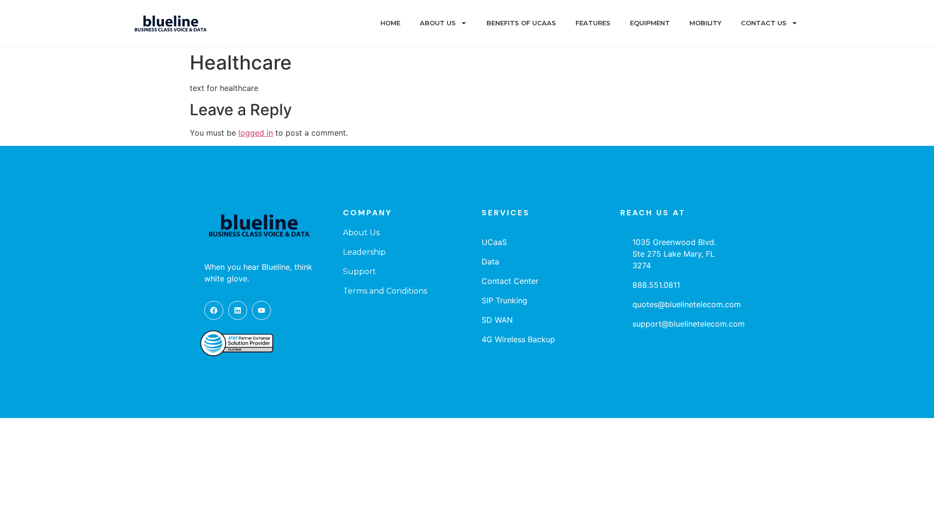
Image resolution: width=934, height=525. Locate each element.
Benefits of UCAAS (521, 23)
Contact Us (764, 23)
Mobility (705, 23)
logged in (255, 133)
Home (390, 23)
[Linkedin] (237, 310)
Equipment (650, 23)
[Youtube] (261, 310)
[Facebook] (213, 310)
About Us (438, 23)
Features (593, 23)
